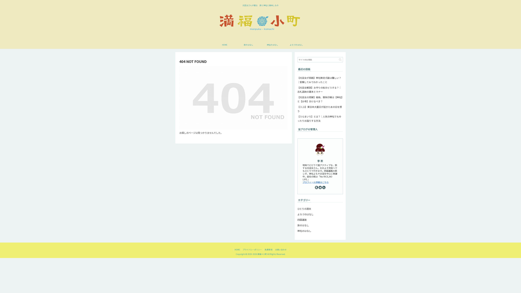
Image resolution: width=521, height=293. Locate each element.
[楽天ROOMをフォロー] (316, 187)
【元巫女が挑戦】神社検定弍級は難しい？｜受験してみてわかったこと (319, 80)
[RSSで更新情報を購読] (323, 187)
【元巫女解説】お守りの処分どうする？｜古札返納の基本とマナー (319, 89)
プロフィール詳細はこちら (316, 182)
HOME (237, 249)
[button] (340, 59)
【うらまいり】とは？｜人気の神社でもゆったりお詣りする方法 (319, 118)
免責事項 (268, 249)
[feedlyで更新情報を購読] (320, 187)
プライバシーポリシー (252, 249)
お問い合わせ (281, 249)
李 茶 (320, 161)
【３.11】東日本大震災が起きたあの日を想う (319, 109)
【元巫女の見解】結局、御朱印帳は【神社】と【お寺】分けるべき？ (319, 99)
